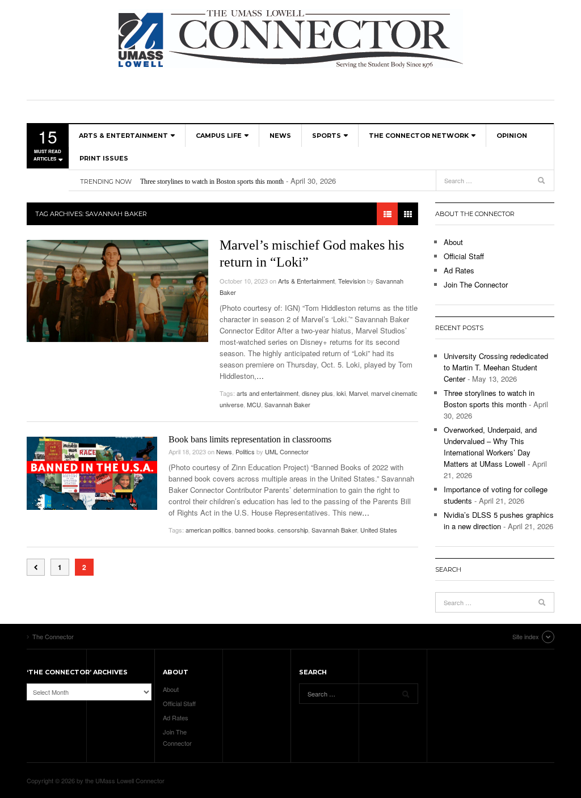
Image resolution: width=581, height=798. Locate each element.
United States (378, 529)
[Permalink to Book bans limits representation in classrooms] (92, 473)
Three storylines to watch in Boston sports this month (212, 181)
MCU (254, 404)
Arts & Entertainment (123, 136)
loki (341, 393)
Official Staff (464, 256)
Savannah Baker (287, 404)
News (280, 136)
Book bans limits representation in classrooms (250, 439)
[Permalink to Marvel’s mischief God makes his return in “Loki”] (117, 291)
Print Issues (103, 158)
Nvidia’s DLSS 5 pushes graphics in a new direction (499, 520)
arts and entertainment (267, 393)
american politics (208, 529)
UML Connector (287, 451)
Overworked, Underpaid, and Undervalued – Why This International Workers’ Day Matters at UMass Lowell (490, 446)
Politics (245, 451)
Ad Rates (459, 270)
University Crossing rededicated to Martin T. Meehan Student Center (496, 367)
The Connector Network (419, 136)
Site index (525, 636)
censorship (292, 529)
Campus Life (219, 136)
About (453, 242)
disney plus (317, 393)
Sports (326, 136)
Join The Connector (476, 284)
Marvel (358, 393)
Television (351, 280)
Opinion (511, 136)
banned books (254, 529)
